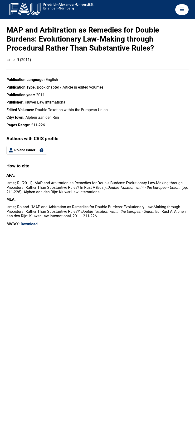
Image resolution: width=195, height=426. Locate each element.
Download (29, 224)
